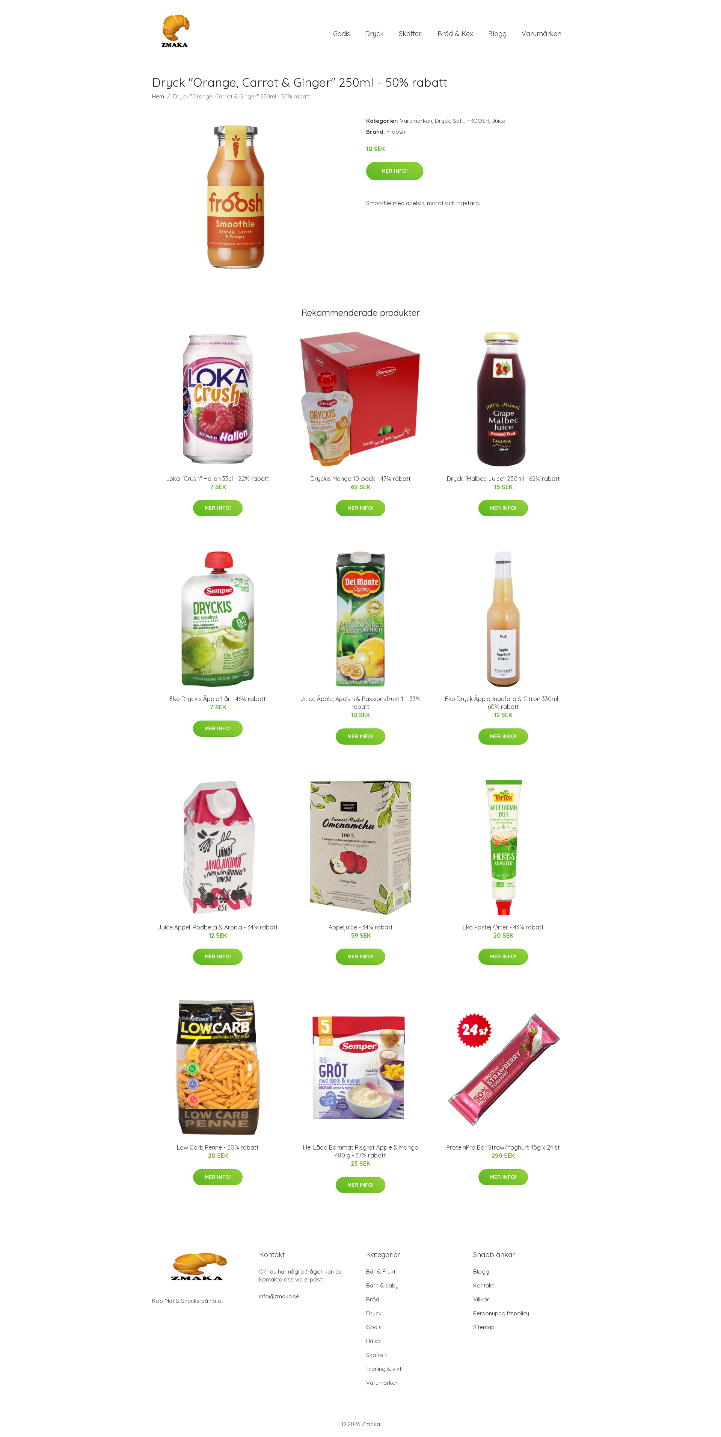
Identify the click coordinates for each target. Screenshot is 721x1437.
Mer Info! (395, 171)
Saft (458, 120)
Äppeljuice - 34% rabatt (361, 927)
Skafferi (410, 33)
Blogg (497, 33)
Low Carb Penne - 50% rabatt (218, 1147)
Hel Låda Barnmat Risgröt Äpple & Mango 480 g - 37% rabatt (360, 1151)
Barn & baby (382, 1285)
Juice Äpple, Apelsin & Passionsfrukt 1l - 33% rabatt (360, 702)
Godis (341, 33)
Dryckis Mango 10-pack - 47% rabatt (361, 478)
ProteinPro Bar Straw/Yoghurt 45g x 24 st (503, 1147)
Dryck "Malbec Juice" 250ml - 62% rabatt (503, 478)
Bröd (372, 1299)
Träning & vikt (383, 1368)
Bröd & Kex (455, 33)
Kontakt (483, 1285)
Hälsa (373, 1341)
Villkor (481, 1299)
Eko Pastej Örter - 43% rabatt (503, 927)
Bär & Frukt (380, 1271)
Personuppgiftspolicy (501, 1313)
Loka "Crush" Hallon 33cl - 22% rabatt (217, 478)
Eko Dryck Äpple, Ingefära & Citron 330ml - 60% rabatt (503, 702)
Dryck (374, 33)
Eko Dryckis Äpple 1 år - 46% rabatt (218, 699)
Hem (158, 96)
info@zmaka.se (279, 1296)
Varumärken (541, 33)
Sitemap (484, 1327)
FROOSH (477, 120)
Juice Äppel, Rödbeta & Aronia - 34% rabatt (218, 927)
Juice (498, 120)
